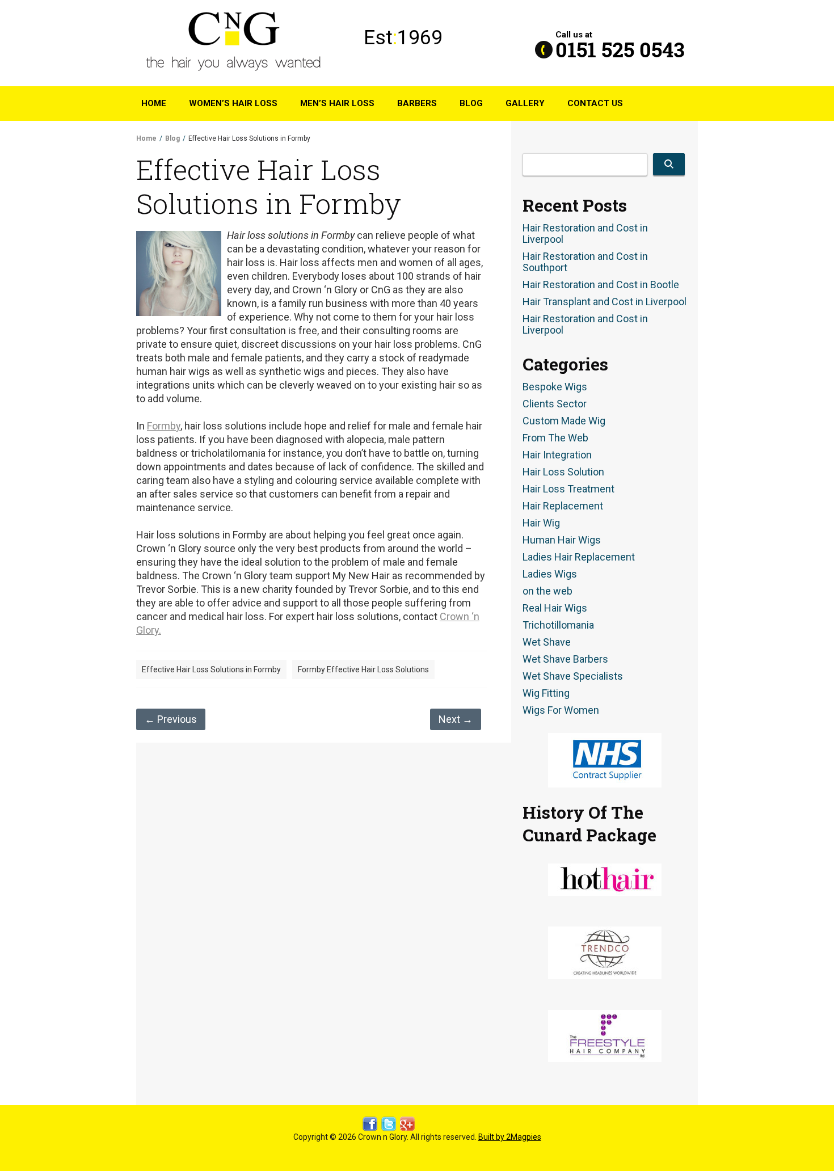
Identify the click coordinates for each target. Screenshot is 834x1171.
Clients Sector (555, 404)
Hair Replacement (563, 506)
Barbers (417, 103)
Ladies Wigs (550, 574)
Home (153, 103)
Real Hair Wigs (555, 608)
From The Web (555, 438)
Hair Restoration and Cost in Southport (585, 262)
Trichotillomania (558, 625)
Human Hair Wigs (562, 540)
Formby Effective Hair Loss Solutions (363, 669)
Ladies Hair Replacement (579, 557)
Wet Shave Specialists (573, 676)
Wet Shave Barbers (565, 659)
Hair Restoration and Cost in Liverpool (585, 233)
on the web (547, 591)
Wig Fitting (546, 693)
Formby (163, 426)
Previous (171, 719)
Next (456, 719)
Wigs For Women (561, 710)
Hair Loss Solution (563, 472)
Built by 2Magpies (509, 1136)
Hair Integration (557, 455)
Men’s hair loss (337, 103)
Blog (471, 103)
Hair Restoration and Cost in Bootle (601, 284)
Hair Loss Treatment (568, 489)
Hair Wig (541, 523)
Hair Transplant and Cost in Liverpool (604, 302)
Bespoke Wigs (555, 387)
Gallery (525, 103)
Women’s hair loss (233, 103)
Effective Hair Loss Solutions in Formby (211, 669)
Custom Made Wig (564, 421)
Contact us (595, 103)
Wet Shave (547, 642)
